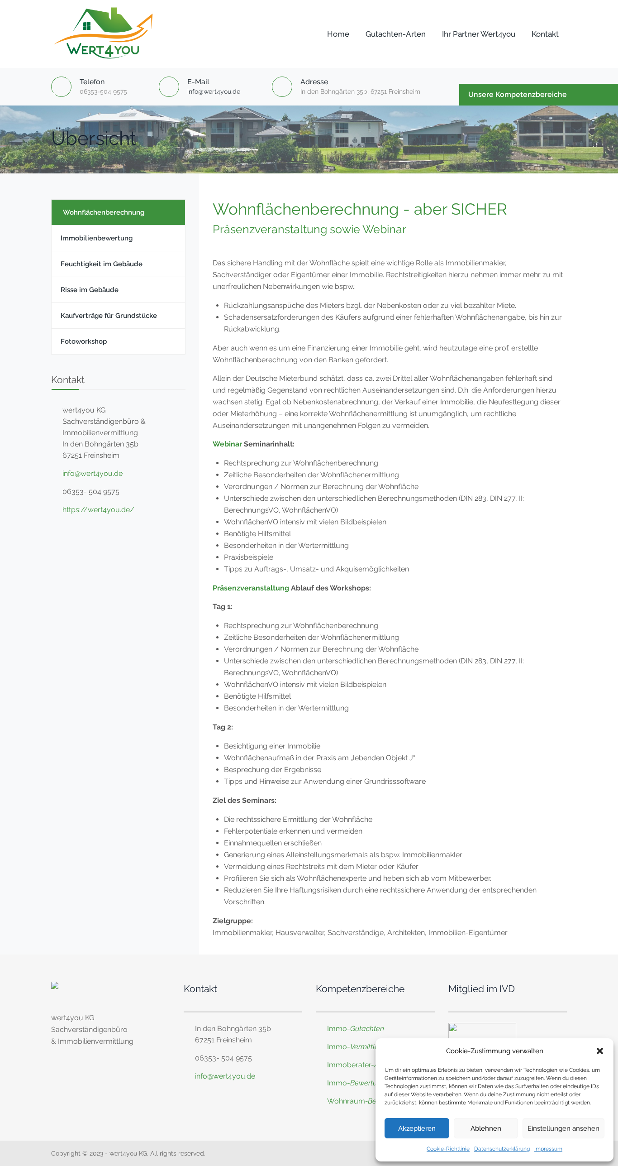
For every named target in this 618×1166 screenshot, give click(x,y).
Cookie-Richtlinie (448, 1149)
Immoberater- (367, 1064)
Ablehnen (486, 1128)
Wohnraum (346, 1101)
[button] (599, 1051)
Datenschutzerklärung (502, 1149)
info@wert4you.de (213, 91)
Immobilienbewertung (97, 238)
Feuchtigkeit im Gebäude (102, 264)
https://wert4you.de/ (98, 509)
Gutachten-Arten (396, 33)
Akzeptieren (417, 1128)
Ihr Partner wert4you (478, 33)
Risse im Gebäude (90, 290)
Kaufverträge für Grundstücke (109, 316)
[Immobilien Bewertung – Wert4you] (106, 34)
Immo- (355, 1028)
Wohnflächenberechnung (103, 212)
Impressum (548, 1149)
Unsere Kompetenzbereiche (517, 94)
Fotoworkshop (84, 341)
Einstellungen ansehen (563, 1128)
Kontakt (545, 33)
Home (338, 33)
